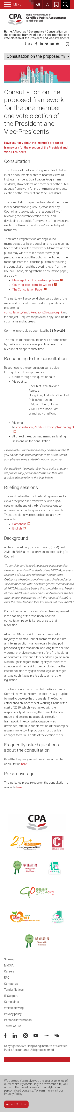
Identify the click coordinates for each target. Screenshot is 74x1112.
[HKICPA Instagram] (28, 1036)
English (17, 528)
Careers (9, 971)
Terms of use (12, 1026)
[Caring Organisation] (26, 843)
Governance (36, 31)
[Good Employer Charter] (54, 867)
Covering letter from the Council (32, 284)
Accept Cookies (16, 1104)
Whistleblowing (14, 1007)
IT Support (11, 995)
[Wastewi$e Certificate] (36, 941)
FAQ (6, 977)
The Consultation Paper (27, 289)
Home (8, 31)
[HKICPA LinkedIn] (18, 1036)
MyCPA (9, 965)
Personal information (18, 1020)
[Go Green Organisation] (37, 892)
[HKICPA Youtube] (39, 1036)
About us (20, 31)
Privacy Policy (13, 1093)
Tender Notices (14, 989)
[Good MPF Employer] (25, 916)
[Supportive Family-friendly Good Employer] (57, 916)
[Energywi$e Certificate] (25, 867)
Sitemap (9, 959)
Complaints (11, 1001)
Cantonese (19, 524)
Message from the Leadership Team (35, 280)
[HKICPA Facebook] (8, 1036)
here (24, 764)
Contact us (11, 983)
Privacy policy (13, 1014)
